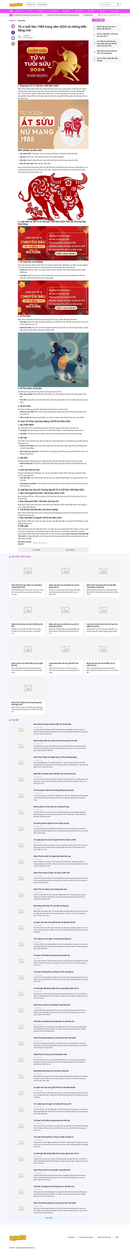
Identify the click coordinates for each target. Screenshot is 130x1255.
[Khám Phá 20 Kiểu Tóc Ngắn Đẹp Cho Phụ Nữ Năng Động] (20, 763)
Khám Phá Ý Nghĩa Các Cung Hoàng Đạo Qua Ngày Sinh (26, 703)
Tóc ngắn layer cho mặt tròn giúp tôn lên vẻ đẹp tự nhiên (55, 840)
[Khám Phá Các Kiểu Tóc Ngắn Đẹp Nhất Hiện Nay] (20, 862)
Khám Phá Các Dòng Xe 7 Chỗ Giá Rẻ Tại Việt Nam (53, 1252)
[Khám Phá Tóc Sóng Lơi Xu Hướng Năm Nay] (20, 895)
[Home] (13, 26)
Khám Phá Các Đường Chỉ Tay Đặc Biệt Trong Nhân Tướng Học (101, 586)
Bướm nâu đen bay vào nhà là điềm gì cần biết (27, 625)
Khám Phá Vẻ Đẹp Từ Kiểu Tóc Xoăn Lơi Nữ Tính (52, 873)
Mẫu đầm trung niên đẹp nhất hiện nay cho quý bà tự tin (90, 15)
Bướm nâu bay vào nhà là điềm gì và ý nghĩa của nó (101, 664)
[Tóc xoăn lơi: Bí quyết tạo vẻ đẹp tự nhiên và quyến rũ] (20, 977)
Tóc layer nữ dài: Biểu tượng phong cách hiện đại (52, 955)
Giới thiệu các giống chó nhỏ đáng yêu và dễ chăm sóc (54, 1021)
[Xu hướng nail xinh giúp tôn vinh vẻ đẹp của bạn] (20, 829)
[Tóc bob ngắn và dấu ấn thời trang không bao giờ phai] (20, 796)
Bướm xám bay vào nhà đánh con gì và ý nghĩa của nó (64, 586)
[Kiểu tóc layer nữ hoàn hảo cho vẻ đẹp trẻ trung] (20, 812)
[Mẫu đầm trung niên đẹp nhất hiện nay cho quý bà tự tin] (20, 779)
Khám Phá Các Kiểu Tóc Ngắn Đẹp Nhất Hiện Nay (52, 856)
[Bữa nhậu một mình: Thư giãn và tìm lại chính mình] (20, 1242)
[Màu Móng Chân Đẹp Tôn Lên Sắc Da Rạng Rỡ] (20, 911)
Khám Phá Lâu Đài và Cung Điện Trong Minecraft (52, 1005)
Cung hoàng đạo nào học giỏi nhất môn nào (63, 664)
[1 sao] (34, 543)
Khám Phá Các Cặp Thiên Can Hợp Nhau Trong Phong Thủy (26, 586)
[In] (13, 44)
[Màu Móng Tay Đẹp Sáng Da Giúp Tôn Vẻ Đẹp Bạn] (20, 730)
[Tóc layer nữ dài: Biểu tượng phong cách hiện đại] (20, 961)
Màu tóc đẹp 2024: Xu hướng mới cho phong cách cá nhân (17, 15)
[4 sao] (42, 543)
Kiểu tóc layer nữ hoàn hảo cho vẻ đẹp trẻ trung (51, 807)
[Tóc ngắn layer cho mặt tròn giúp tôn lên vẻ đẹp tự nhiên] (20, 845)
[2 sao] (37, 543)
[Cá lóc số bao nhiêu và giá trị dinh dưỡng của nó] (20, 1225)
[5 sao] (45, 543)
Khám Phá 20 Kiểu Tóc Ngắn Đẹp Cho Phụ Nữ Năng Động (54, 15)
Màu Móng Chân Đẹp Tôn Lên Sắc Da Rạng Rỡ (51, 906)
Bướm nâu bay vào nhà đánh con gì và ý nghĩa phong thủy (64, 625)
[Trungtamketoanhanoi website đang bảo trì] (16, 4)
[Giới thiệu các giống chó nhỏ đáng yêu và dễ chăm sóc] (20, 1027)
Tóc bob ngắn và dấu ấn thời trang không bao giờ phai (54, 790)
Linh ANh (26, 35)
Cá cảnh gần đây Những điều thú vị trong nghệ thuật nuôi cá (56, 988)
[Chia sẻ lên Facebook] (13, 32)
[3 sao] (40, 543)
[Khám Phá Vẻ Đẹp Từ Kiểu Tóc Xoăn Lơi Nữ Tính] (20, 878)
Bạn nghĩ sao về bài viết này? (24, 543)
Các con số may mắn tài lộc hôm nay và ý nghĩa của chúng (102, 625)
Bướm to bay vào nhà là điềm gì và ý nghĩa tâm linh (27, 664)
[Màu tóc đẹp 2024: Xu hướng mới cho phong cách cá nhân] (20, 746)
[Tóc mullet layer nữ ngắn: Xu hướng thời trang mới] (20, 944)
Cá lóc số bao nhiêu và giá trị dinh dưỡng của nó (51, 1219)
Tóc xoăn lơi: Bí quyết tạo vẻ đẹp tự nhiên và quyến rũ (53, 972)
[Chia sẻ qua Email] (13, 38)
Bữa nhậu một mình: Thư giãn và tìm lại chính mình (53, 1236)
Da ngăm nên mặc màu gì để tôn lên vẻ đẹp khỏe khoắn (54, 922)
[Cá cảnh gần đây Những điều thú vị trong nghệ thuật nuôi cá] (20, 994)
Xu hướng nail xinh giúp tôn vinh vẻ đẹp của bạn (51, 823)
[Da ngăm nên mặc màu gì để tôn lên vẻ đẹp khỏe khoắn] (20, 928)
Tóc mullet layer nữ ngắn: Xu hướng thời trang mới (52, 939)
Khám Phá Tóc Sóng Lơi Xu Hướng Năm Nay (50, 889)
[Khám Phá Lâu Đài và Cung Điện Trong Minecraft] (20, 1010)
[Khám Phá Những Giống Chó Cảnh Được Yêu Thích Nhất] (20, 1043)
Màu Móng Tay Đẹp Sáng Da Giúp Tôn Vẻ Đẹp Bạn (52, 724)
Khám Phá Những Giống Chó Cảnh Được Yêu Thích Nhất (55, 1038)
